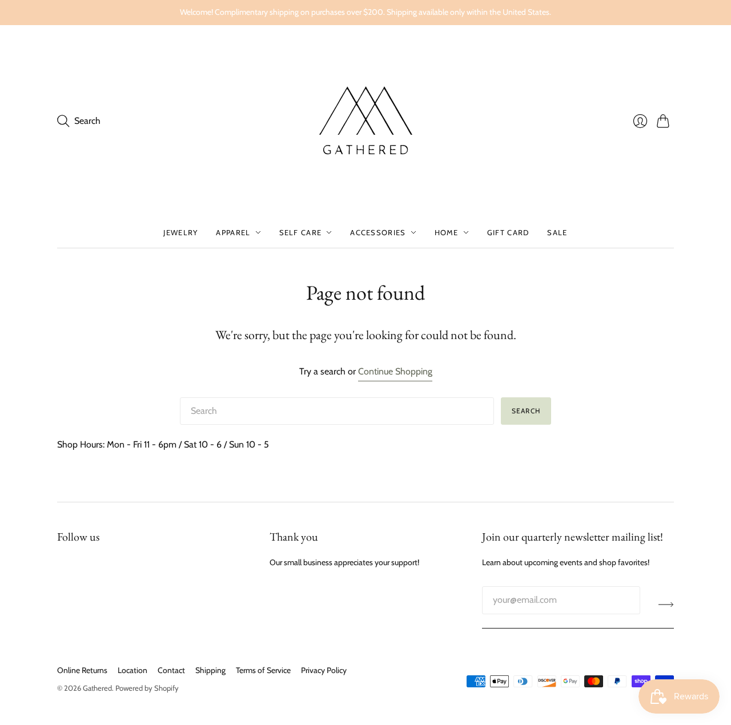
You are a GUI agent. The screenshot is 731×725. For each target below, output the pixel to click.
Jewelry (180, 232)
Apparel (233, 232)
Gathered (97, 687)
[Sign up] (666, 604)
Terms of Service (263, 670)
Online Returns (82, 670)
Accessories (377, 232)
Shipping (210, 670)
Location (132, 670)
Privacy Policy (324, 670)
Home (447, 232)
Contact (171, 670)
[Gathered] (365, 121)
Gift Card (508, 232)
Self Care (300, 232)
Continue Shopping (395, 371)
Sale (557, 232)
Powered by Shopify (147, 687)
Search (526, 410)
